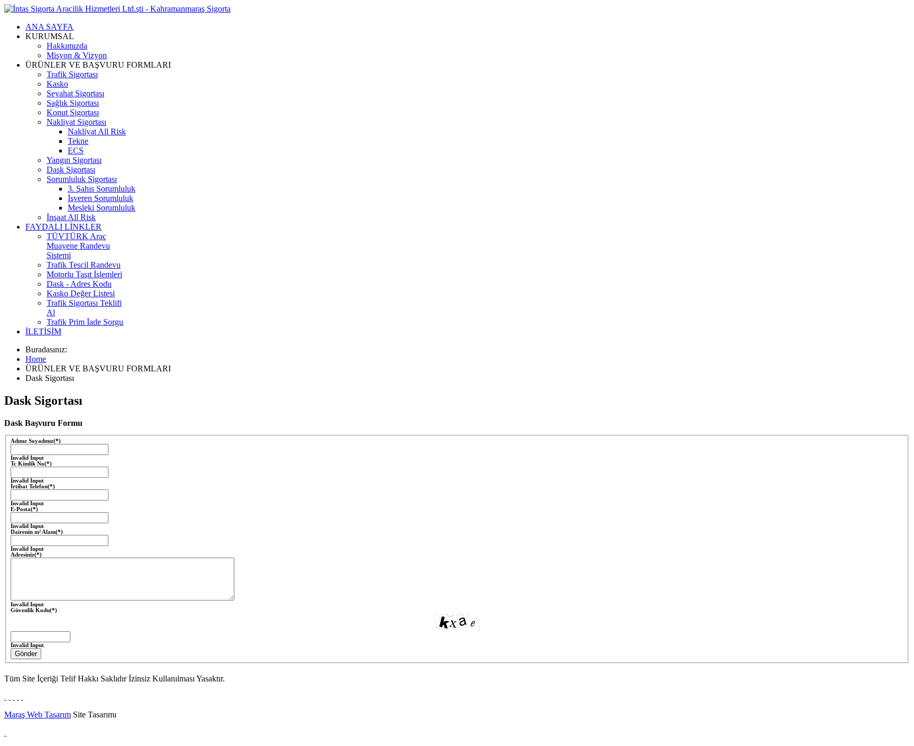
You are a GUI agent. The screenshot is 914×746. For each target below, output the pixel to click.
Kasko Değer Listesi (81, 293)
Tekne (78, 141)
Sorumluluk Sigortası (82, 179)
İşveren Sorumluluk (100, 198)
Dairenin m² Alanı (37, 532)
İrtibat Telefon (33, 486)
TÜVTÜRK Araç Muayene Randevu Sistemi (78, 246)
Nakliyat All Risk (97, 131)
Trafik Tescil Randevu (84, 264)
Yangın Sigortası (74, 160)
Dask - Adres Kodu (79, 283)
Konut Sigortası (73, 112)
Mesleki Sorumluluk (101, 207)
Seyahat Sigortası (75, 93)
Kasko (57, 83)
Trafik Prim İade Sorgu (85, 321)
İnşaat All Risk (71, 217)
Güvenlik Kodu (34, 610)
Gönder (26, 654)
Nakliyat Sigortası (76, 121)
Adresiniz (26, 555)
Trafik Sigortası (72, 74)
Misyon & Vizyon (77, 55)
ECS (76, 150)
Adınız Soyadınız (36, 441)
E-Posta (24, 509)
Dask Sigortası (71, 169)
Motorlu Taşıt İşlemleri (84, 274)
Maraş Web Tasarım (37, 714)
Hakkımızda (67, 45)
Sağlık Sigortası (73, 102)
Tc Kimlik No (31, 464)
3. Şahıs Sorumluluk (101, 188)
